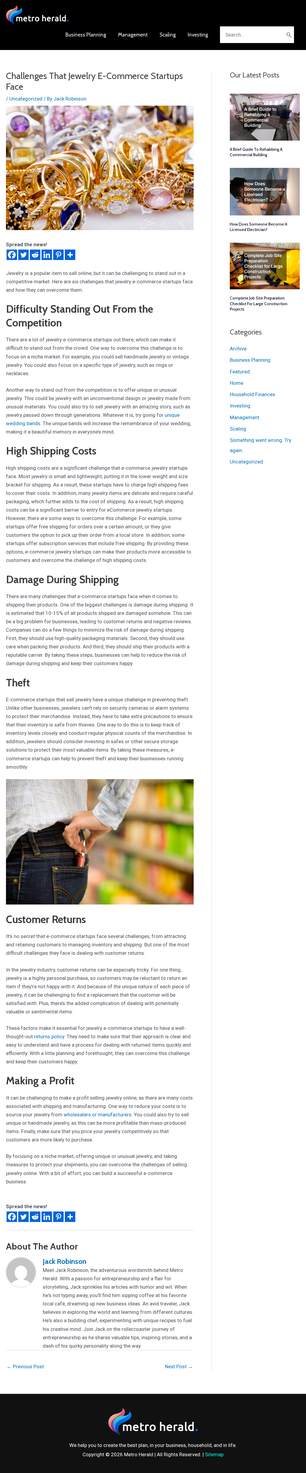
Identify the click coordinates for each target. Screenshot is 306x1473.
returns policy (49, 1036)
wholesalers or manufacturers (97, 1115)
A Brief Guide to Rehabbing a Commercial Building (256, 152)
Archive (238, 349)
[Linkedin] (47, 255)
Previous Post (25, 1366)
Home (236, 383)
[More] (70, 255)
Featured (240, 372)
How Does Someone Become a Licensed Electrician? (258, 226)
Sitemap (214, 1454)
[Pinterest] (58, 255)
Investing (240, 406)
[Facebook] (12, 255)
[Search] (288, 35)
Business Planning (250, 360)
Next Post (179, 1366)
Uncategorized (25, 99)
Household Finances (252, 394)
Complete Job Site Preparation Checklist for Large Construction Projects (258, 303)
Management (244, 417)
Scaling (238, 429)
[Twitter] (23, 255)
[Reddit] (35, 255)
